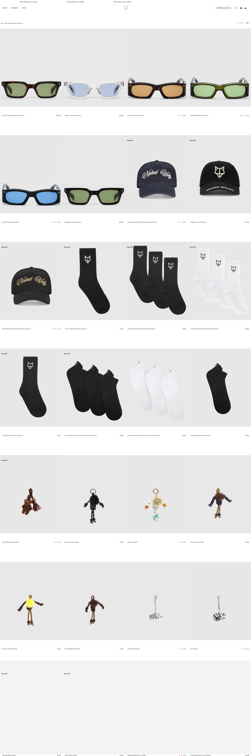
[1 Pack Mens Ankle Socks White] (219, 708)
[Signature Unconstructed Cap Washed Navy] (156, 174)
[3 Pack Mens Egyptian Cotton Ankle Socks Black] (94, 388)
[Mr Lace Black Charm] (94, 494)
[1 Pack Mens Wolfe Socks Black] (31, 388)
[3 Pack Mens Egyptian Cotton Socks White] (219, 281)
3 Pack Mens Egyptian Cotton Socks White (204, 329)
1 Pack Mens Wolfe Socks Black (12, 435)
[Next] (59, 67)
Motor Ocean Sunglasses (10, 222)
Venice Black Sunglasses (73, 222)
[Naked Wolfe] (125, 8)
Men (24, 8)
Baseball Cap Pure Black (198, 222)
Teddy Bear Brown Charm (10, 542)
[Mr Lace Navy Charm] (219, 494)
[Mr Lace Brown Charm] (94, 601)
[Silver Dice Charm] (157, 601)
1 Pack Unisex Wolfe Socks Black (75, 329)
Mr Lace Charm (132, 542)
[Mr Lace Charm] (156, 494)
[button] (245, 8)
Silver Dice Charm (133, 649)
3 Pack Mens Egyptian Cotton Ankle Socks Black (81, 435)
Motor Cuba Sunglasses (135, 115)
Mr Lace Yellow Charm (9, 649)
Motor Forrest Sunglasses (199, 115)
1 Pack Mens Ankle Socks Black (200, 435)
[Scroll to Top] (247, 745)
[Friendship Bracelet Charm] (156, 708)
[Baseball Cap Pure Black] (219, 174)
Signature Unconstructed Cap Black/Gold (16, 329)
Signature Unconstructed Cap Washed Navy (142, 222)
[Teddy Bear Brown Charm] (31, 494)
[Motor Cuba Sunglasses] (156, 68)
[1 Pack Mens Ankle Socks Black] (219, 388)
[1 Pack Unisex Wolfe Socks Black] (94, 281)
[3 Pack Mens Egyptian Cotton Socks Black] (156, 281)
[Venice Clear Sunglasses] (94, 68)
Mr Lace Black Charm (72, 542)
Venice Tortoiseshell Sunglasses (13, 115)
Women (14, 8)
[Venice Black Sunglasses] (94, 174)
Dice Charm (194, 649)
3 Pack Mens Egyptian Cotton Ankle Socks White (143, 435)
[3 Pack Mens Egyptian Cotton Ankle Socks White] (156, 388)
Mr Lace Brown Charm (72, 649)
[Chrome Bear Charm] (31, 708)
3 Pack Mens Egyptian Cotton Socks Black (141, 329)
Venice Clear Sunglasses (73, 115)
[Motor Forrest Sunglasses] (219, 68)
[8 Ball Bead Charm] (94, 708)
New (4, 8)
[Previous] (3, 67)
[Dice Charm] (219, 601)
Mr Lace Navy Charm (197, 542)
